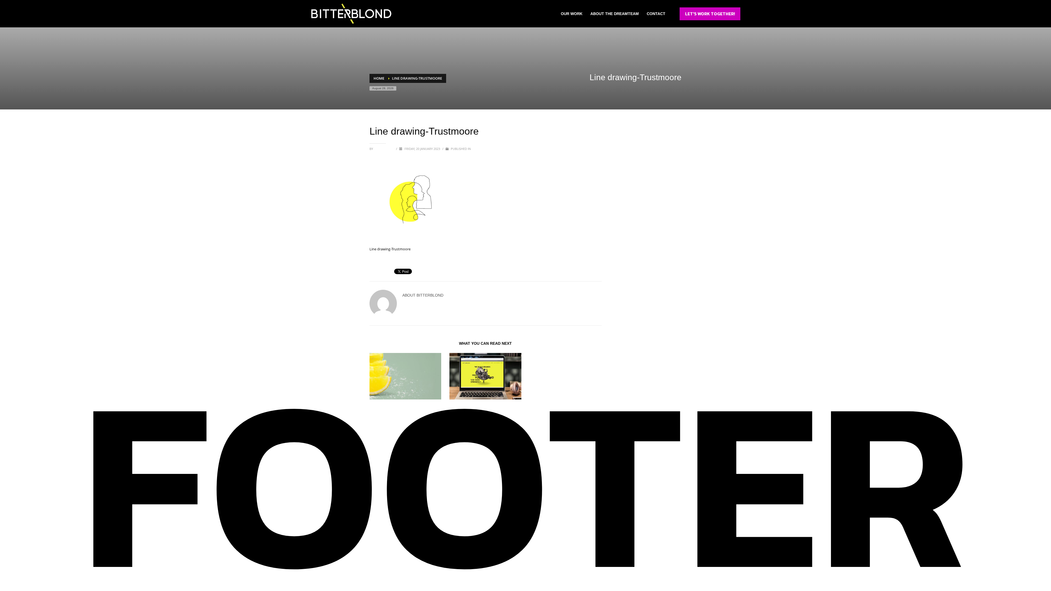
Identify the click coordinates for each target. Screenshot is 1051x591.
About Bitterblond (431, 523)
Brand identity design (389, 405)
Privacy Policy (655, 523)
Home (384, 523)
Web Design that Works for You (478, 405)
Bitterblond (384, 149)
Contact (494, 523)
